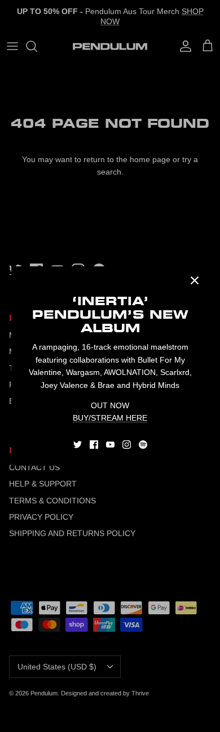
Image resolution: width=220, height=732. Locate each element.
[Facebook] (94, 444)
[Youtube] (110, 444)
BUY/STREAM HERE (110, 417)
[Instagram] (126, 444)
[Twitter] (77, 444)
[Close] (194, 280)
